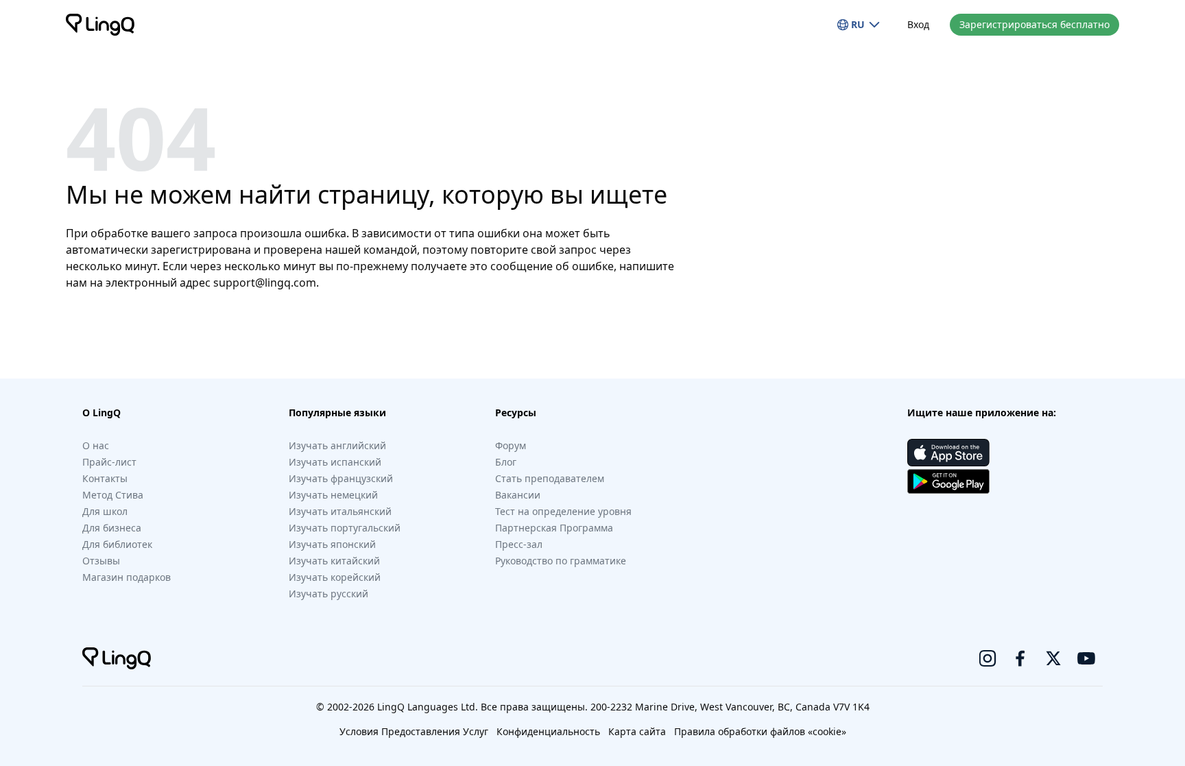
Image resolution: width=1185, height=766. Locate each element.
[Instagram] (987, 658)
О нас (95, 445)
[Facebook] (1020, 658)
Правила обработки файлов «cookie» (760, 731)
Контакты (105, 478)
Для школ (105, 511)
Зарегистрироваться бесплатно (1034, 24)
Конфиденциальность (548, 731)
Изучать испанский (335, 461)
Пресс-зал (518, 544)
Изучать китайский (334, 560)
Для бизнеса (111, 527)
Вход (918, 24)
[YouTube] (1086, 658)
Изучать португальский (344, 527)
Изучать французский (341, 478)
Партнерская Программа (554, 527)
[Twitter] (1053, 658)
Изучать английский (337, 445)
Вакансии (517, 494)
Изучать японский (332, 544)
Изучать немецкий (333, 494)
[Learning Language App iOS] (948, 452)
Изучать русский (328, 593)
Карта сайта (637, 731)
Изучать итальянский (340, 511)
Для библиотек (117, 544)
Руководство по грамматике (560, 560)
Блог (505, 461)
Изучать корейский (335, 577)
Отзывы (101, 560)
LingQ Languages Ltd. (427, 706)
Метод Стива (112, 494)
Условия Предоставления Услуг (413, 731)
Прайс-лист (109, 461)
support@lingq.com (264, 282)
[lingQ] (100, 25)
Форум (510, 445)
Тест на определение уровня (563, 511)
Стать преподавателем (549, 478)
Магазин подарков (126, 577)
